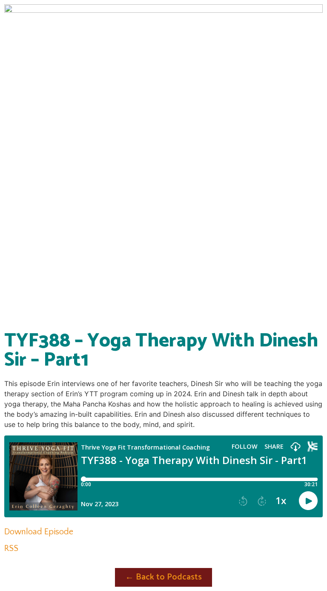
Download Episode (38, 531)
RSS (11, 548)
